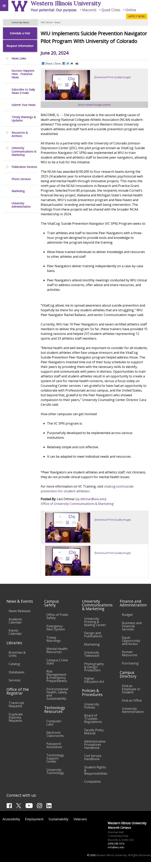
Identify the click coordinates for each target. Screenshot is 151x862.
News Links (19, 58)
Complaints (92, 781)
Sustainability (58, 819)
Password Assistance (54, 745)
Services (15, 680)
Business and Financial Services (132, 626)
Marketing (18, 191)
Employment (34, 819)
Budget (127, 615)
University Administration (21, 204)
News (57, 22)
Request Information (19, 45)
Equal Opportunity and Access (131, 640)
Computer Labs (53, 722)
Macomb (89, 9)
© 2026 (91, 855)
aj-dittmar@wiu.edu (91, 499)
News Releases (20, 611)
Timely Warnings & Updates (24, 118)
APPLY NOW (137, 16)
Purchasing (130, 663)
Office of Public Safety (57, 616)
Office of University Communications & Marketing (77, 504)
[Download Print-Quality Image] (112, 77)
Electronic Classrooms (55, 734)
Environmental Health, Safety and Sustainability (57, 694)
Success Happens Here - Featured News (23, 74)
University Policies (91, 706)
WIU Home (46, 22)
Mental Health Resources (56, 650)
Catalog (14, 664)
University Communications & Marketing (24, 151)
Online (130, 9)
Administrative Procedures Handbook (94, 744)
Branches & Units (17, 654)
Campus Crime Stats (57, 661)
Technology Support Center (55, 758)
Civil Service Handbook (92, 757)
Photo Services (21, 179)
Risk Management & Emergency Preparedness (56, 676)
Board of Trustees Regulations (93, 718)
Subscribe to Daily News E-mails (23, 91)
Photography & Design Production (94, 667)
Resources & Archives (20, 134)
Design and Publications (93, 634)
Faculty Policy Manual (94, 731)
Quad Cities (110, 9)
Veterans (80, 819)
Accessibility (11, 819)
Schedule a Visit (20, 33)
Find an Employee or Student (131, 689)
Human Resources (129, 653)
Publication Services (24, 166)
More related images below (94, 104)
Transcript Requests (16, 704)
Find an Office (132, 700)
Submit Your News (24, 104)
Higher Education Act (94, 680)
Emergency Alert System (55, 627)
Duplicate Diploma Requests (16, 717)
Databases (16, 672)
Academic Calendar (15, 621)
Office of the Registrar (17, 691)
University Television (91, 654)
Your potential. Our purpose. (54, 9)
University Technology (55, 771)
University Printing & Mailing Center (95, 621)
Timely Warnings (53, 639)
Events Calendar (15, 632)
